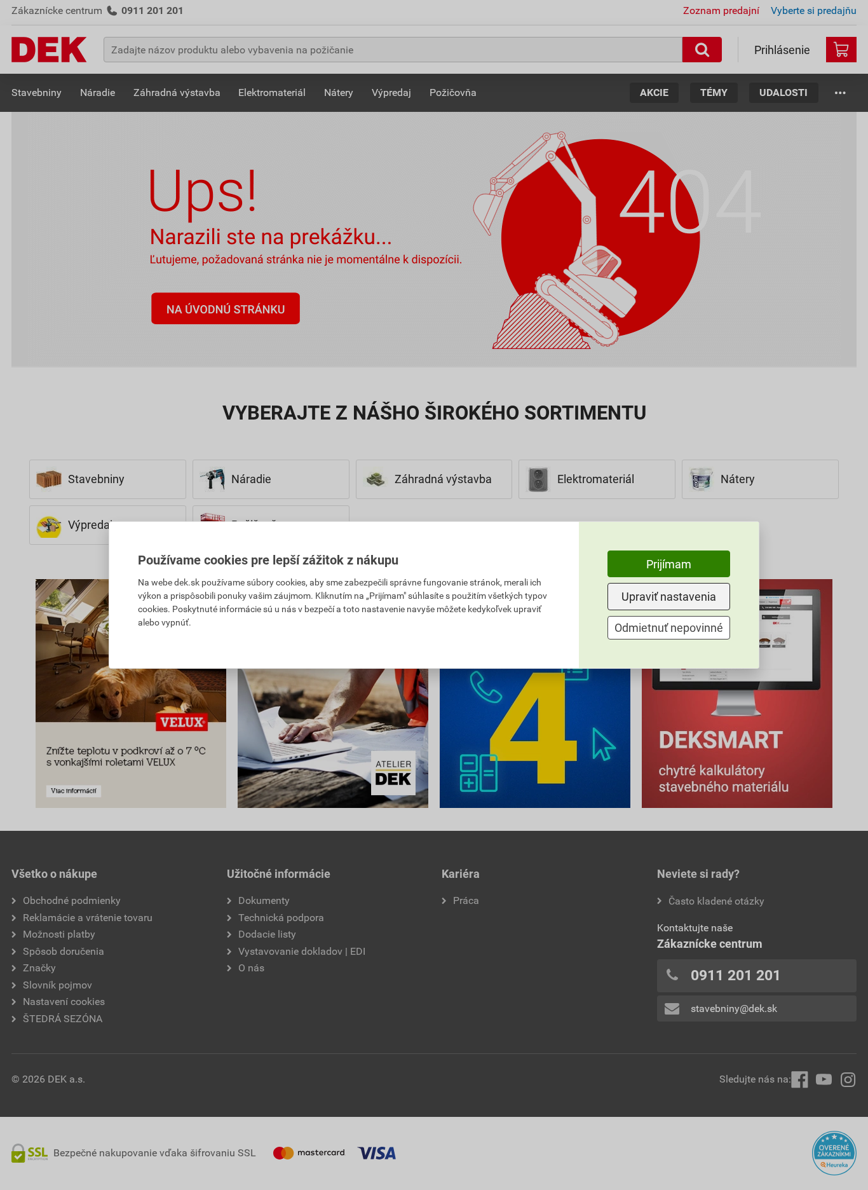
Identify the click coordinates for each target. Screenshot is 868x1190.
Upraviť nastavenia (668, 596)
